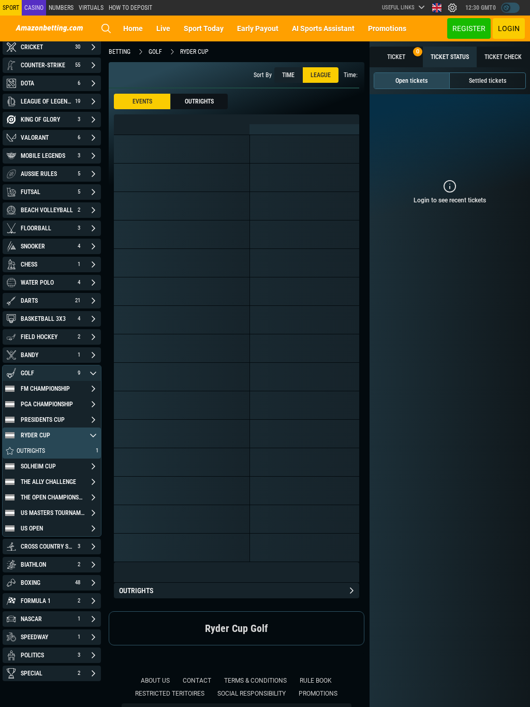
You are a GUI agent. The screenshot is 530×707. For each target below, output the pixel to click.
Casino (33, 7)
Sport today (204, 28)
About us (155, 680)
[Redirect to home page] (49, 28)
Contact (197, 680)
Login (509, 28)
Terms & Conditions (255, 680)
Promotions (387, 28)
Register (468, 28)
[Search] (106, 28)
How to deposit (130, 7)
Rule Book (316, 680)
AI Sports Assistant (323, 28)
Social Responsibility (251, 693)
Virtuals (91, 7)
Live (163, 28)
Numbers (61, 7)
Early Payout (257, 28)
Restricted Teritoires (169, 693)
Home (133, 28)
